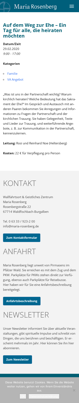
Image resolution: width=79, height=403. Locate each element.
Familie (12, 73)
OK (23, 396)
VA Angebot (15, 79)
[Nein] (74, 390)
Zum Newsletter (17, 359)
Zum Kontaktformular (21, 238)
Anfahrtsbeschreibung (21, 301)
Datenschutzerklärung (44, 396)
